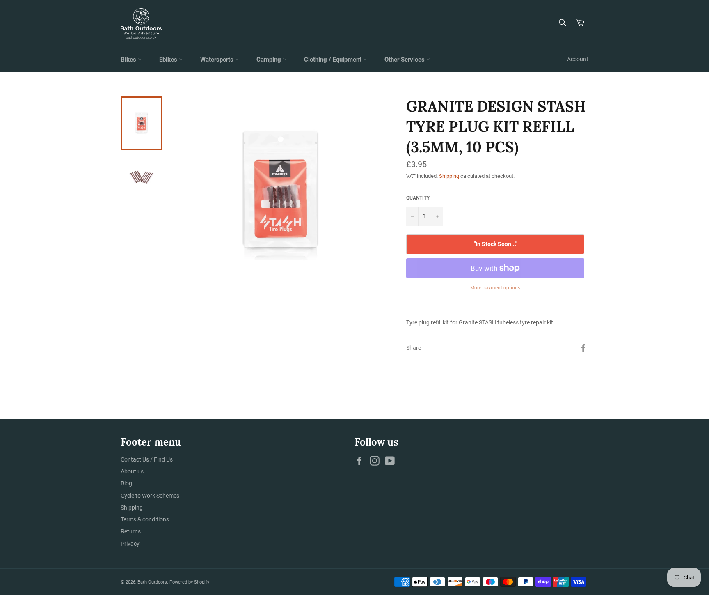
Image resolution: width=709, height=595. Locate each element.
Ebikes (169, 59)
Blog (126, 483)
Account (577, 59)
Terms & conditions (145, 519)
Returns (131, 531)
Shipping (449, 176)
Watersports (217, 59)
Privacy (130, 543)
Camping (269, 59)
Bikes (129, 59)
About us (132, 471)
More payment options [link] (495, 288)
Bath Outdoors (152, 582)
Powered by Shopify (189, 582)
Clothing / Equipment (333, 59)
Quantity (418, 198)
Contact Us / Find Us (147, 459)
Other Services (405, 59)
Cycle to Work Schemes (150, 495)
